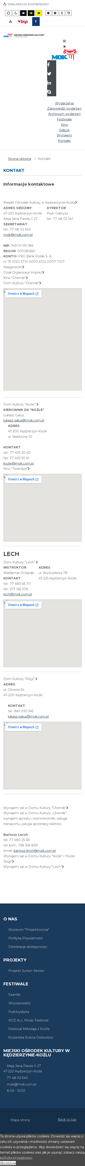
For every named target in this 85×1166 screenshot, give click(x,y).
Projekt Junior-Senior (26, 971)
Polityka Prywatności (25, 938)
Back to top (67, 1120)
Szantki (14, 995)
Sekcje (64, 130)
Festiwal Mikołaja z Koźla (28, 1029)
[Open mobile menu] (64, 41)
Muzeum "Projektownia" (28, 930)
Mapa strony (20, 1120)
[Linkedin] (51, 83)
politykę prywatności (16, 1158)
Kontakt (64, 141)
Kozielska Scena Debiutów (30, 1037)
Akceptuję (8, 1163)
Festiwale (64, 119)
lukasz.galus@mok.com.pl (23, 420)
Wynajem (64, 135)
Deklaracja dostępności (27, 947)
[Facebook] (51, 65)
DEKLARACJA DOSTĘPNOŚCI (28, 4)
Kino (64, 125)
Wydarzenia (64, 103)
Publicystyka (18, 1012)
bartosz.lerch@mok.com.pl (35, 851)
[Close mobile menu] (64, 46)
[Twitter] (51, 74)
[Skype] (51, 92)
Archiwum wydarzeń (64, 114)
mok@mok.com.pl (18, 235)
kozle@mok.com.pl (18, 463)
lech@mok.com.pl (17, 594)
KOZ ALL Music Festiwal (28, 1020)
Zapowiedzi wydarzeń (64, 108)
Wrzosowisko (19, 1003)
